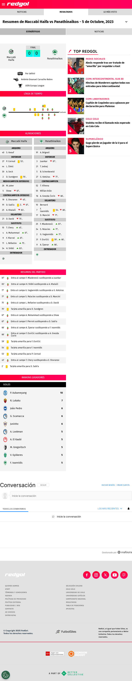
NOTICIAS (99, 31)
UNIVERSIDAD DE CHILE (75, 592)
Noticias (21, 12)
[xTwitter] (105, 575)
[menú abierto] (3, 4)
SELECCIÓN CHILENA (74, 586)
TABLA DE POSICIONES (75, 605)
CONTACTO (9, 609)
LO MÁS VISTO (110, 12)
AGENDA (8, 596)
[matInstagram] (96, 575)
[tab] (14, 509)
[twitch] (124, 575)
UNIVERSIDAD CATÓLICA (75, 596)
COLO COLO (70, 589)
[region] (66, 519)
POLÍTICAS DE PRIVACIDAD (15, 599)
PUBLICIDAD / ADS (12, 605)
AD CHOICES (10, 612)
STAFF (7, 589)
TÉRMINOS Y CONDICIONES (16, 592)
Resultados (66, 12)
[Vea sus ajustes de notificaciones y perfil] (128, 508)
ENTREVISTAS (10, 615)
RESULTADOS (71, 602)
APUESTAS (70, 609)
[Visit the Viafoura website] (124, 552)
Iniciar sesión (108, 485)
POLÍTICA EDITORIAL (13, 602)
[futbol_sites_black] (66, 632)
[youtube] (114, 575)
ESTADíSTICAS (33, 31)
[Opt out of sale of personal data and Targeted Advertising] (5, 675)
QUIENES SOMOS (12, 586)
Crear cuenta (123, 485)
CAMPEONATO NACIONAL (76, 599)
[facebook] (87, 575)
